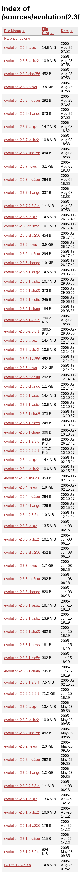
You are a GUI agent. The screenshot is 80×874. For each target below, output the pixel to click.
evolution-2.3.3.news (20, 566)
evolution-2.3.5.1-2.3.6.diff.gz (27, 441)
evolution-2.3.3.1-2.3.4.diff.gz (27, 682)
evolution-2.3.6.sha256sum (25, 235)
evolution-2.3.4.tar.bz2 (21, 469)
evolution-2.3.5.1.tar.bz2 (23, 405)
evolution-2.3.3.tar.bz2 (21, 539)
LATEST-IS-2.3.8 (17, 865)
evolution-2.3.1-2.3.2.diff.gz (25, 852)
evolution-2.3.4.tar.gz (20, 460)
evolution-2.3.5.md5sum (23, 377)
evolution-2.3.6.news (20, 245)
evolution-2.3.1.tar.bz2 (21, 812)
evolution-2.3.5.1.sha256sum (27, 414)
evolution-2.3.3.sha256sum (25, 552)
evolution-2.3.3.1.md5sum (24, 658)
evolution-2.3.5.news (20, 368)
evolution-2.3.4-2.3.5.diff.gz (25, 515)
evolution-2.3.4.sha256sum (25, 478)
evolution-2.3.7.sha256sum (25, 153)
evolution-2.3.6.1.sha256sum (27, 290)
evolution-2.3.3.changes (23, 592)
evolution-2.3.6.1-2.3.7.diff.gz (27, 320)
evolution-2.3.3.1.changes (24, 671)
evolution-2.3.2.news (20, 746)
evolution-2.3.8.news (20, 87)
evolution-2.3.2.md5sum (23, 759)
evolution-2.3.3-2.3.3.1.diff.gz (27, 693)
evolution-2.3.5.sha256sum (25, 359)
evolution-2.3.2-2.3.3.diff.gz (25, 786)
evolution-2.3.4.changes (23, 506)
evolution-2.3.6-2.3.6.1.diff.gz (27, 331)
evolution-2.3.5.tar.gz (20, 340)
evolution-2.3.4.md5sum (23, 496)
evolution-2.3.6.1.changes (24, 309)
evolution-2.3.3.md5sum (23, 579)
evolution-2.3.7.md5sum (23, 179)
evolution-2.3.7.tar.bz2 (21, 140)
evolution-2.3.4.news (20, 487)
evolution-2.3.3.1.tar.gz (22, 605)
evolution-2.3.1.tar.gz (20, 799)
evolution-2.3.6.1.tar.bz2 (23, 281)
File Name (12, 31)
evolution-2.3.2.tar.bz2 (21, 720)
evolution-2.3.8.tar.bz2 (21, 61)
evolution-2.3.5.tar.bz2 (21, 350)
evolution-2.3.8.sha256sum (25, 74)
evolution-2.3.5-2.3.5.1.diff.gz (27, 450)
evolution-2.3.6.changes (23, 263)
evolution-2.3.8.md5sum (23, 100)
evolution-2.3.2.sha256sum (25, 733)
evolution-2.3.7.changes (23, 193)
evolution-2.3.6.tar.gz (20, 217)
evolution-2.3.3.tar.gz (20, 526)
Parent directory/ (17, 38)
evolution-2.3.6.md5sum (23, 254)
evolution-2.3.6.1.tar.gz (22, 272)
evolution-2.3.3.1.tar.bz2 (23, 618)
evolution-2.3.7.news (20, 166)
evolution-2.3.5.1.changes (24, 432)
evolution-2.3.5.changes (23, 386)
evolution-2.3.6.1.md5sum (24, 300)
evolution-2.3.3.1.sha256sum (27, 631)
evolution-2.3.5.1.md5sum (24, 423)
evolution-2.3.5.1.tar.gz (22, 395)
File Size (45, 31)
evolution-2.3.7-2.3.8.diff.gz (25, 206)
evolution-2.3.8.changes (23, 113)
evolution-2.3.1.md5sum (23, 839)
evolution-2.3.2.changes (23, 773)
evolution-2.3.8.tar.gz (20, 47)
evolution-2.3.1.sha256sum (25, 825)
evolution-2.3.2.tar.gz (20, 707)
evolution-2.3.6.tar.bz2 (21, 226)
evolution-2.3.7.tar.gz (20, 127)
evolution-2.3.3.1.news (22, 645)
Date (65, 31)
